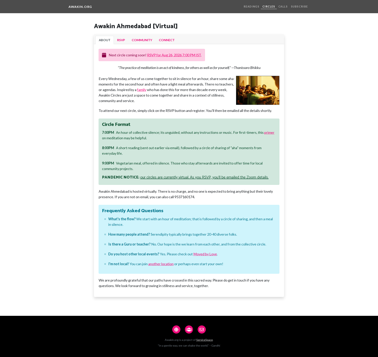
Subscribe (299, 6)
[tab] (104, 40)
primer (269, 132)
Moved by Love (205, 254)
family (141, 89)
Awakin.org (80, 6)
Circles (268, 6)
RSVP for (174, 55)
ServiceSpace (204, 339)
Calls (283, 6)
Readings (251, 6)
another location (161, 264)
